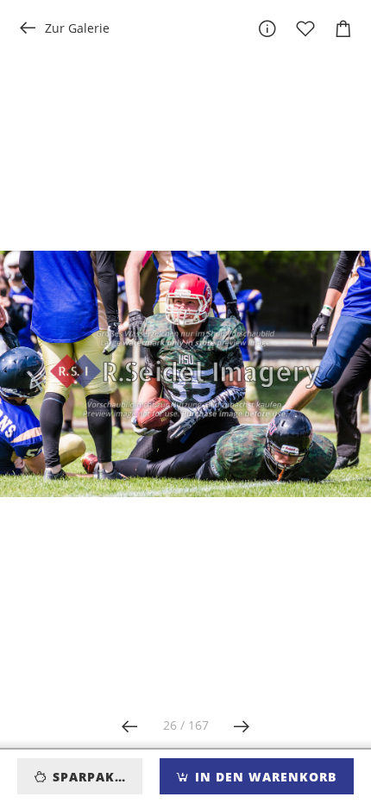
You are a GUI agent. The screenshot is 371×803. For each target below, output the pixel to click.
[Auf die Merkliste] (305, 28)
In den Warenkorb (263, 777)
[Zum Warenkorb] (343, 28)
